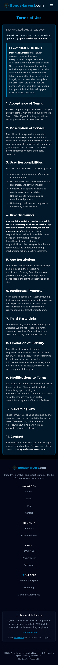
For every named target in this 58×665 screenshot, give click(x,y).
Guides (29, 498)
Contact (29, 512)
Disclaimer (29, 565)
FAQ (29, 505)
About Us (29, 528)
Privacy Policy (29, 557)
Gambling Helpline (29, 580)
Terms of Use (29, 550)
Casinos (29, 491)
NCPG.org (29, 587)
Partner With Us (29, 535)
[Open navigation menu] (51, 5)
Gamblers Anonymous (29, 594)
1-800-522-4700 (29, 632)
